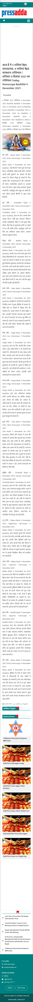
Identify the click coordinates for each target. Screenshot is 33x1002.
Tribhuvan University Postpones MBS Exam (15, 739)
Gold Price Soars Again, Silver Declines (14, 787)
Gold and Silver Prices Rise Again (15, 833)
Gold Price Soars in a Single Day (14, 856)
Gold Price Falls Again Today (13, 763)
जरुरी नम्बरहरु (21, 988)
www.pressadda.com (10, 967)
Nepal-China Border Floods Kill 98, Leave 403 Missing (17, 931)
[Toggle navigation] (28, 21)
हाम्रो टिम (10, 988)
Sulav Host (21, 999)
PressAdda (7, 95)
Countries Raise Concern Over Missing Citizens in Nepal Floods (17, 924)
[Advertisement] (16, 44)
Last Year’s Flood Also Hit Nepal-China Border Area (17, 917)
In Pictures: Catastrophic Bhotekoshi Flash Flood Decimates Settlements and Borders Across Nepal (17, 940)
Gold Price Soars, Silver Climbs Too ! (16, 811)
